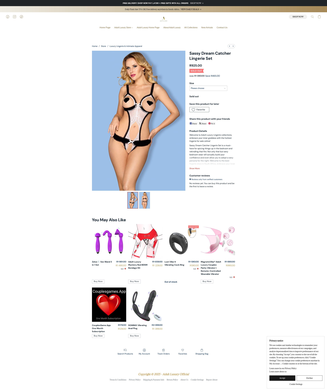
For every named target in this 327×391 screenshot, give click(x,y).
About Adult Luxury (171, 27)
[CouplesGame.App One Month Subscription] (109, 305)
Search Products (125, 353)
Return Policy (172, 379)
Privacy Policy (135, 379)
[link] (197, 3)
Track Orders (163, 353)
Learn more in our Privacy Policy (282, 368)
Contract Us (222, 27)
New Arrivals (207, 27)
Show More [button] (194, 168)
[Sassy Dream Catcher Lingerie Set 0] (132, 200)
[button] (163, 19)
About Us (184, 379)
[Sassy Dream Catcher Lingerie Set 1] (144, 200)
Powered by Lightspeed (163, 384)
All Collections (190, 27)
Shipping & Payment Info (153, 379)
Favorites (182, 353)
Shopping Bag (201, 353)
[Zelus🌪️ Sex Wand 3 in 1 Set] (109, 241)
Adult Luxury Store (123, 27)
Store (103, 46)
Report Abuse (211, 379)
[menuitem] (229, 46)
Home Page (105, 27)
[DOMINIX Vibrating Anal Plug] (145, 305)
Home (94, 46)
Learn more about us (278, 371)
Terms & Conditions (118, 379)
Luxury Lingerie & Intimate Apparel (126, 46)
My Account (144, 353)
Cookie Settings (197, 379)
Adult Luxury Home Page (148, 27)
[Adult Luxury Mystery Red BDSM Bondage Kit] (145, 241)
